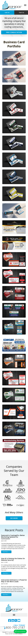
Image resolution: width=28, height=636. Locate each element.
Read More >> (6, 551)
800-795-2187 (15, 627)
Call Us (7, 12)
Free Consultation (14, 32)
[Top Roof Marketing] (11, 5)
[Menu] (25, 5)
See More (14, 518)
